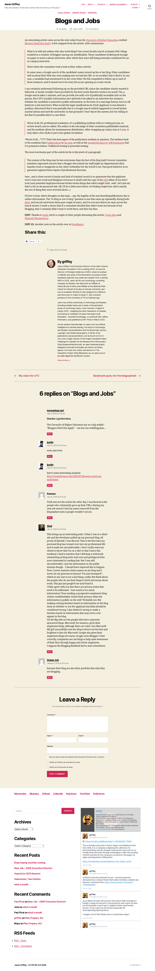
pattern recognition (118, 4)
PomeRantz (77, 224)
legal (52, 250)
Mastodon (20, 793)
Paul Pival (19, 901)
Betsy (27, 202)
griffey (64, 29)
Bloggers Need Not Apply (38, 43)
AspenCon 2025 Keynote (27, 873)
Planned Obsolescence (36, 218)
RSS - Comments (23, 946)
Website (50, 746)
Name (50, 736)
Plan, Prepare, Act (34, 918)
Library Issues (79, 13)
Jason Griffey (12, 4)
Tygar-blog (111, 215)
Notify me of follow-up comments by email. (65, 762)
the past (68, 142)
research (101, 4)
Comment (51, 715)
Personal (92, 13)
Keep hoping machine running (29, 862)
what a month (21, 884)
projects (134, 4)
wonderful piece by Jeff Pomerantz (106, 142)
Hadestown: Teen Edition (27, 879)
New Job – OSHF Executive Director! (33, 868)
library (57, 250)
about (90, 4)
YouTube (85, 793)
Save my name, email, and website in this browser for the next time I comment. (76, 757)
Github (46, 793)
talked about (54, 142)
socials (135, 7)
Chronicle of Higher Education (102, 40)
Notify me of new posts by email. (61, 767)
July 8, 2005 (78, 29)
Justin (45, 215)
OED (105, 180)
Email (81, 736)
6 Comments (94, 29)
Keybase (71, 793)
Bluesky (34, 793)
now (83, 4)
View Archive (63, 360)
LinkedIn (58, 793)
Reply (50, 434)
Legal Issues (64, 13)
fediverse (98, 793)
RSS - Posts (20, 940)
